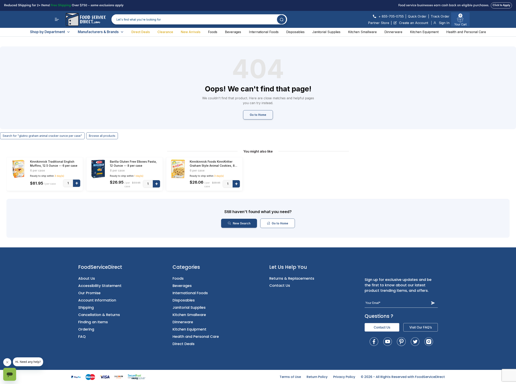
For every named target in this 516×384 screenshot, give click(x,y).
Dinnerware (393, 32)
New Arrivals (190, 32)
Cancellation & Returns (99, 314)
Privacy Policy (344, 377)
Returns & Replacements (291, 278)
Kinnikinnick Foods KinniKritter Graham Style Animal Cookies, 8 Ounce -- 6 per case (212, 164)
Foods (212, 32)
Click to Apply (501, 5)
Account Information (97, 300)
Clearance (165, 32)
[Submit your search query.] (281, 19)
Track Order (440, 16)
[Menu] (56, 19)
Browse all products (102, 135)
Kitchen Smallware (362, 32)
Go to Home (258, 114)
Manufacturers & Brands (98, 32)
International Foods (264, 32)
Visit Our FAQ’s (420, 327)
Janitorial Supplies (326, 32)
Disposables (295, 32)
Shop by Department (47, 32)
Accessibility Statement (100, 285)
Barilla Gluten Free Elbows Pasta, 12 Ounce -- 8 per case (133, 163)
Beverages (233, 32)
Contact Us (279, 285)
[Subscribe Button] (433, 303)
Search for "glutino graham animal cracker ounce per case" (42, 135)
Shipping (86, 307)
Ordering (86, 329)
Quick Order (417, 16)
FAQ (82, 336)
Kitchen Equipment (424, 32)
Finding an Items (93, 321)
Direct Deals (140, 32)
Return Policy (317, 377)
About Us (86, 278)
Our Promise (89, 292)
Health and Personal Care (466, 32)
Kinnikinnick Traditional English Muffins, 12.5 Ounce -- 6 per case (53, 163)
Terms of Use (290, 377)
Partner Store (378, 23)
